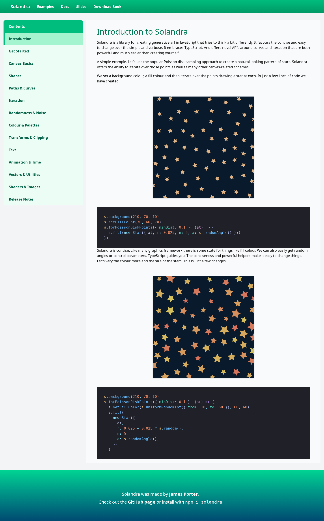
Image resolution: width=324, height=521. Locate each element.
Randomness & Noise (27, 112)
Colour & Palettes (24, 125)
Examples (45, 6)
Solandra (20, 6)
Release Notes (21, 199)
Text (12, 149)
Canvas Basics (21, 63)
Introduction (20, 38)
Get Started (19, 51)
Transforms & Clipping (28, 137)
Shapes (15, 75)
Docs (65, 6)
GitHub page (141, 502)
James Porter (183, 494)
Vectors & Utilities (24, 174)
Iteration (17, 100)
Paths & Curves (22, 88)
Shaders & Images (24, 186)
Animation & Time (25, 162)
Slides (81, 6)
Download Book (107, 6)
